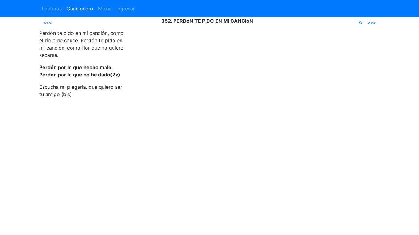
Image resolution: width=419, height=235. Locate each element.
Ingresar (125, 9)
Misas (104, 9)
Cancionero (80, 9)
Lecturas (52, 9)
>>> (371, 22)
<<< (47, 22)
